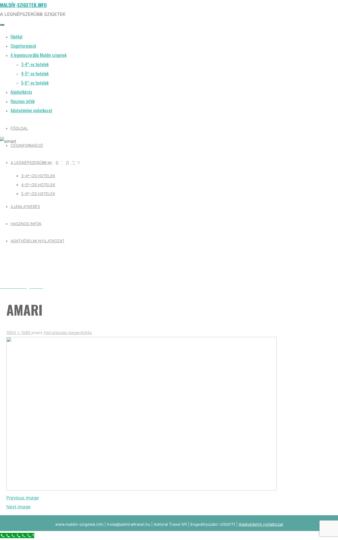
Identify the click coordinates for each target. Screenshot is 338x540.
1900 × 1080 (18, 332)
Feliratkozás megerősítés (68, 332)
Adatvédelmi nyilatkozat (261, 524)
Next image (18, 506)
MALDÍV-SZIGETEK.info (23, 4)
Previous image (22, 497)
